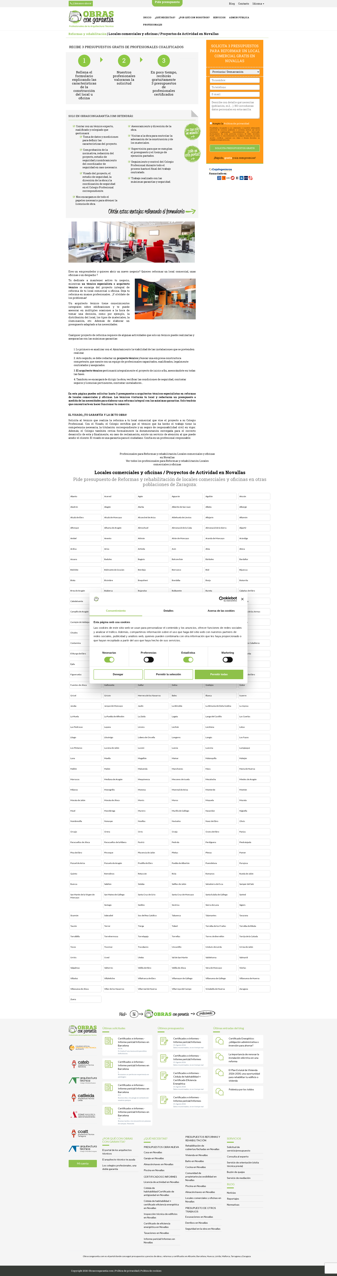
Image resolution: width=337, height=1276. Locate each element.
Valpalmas (75, 967)
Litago (73, 737)
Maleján (243, 758)
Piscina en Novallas (154, 1170)
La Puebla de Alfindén (114, 716)
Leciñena (210, 727)
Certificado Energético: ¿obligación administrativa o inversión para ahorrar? (244, 1042)
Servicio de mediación (238, 1177)
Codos (242, 632)
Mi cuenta (82, 1163)
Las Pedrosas (76, 727)
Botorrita (243, 580)
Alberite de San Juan (181, 507)
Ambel (73, 538)
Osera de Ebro (212, 831)
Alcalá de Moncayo (113, 517)
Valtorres (108, 967)
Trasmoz (108, 947)
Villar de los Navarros (114, 989)
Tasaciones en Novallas (156, 1232)
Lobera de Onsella (146, 737)
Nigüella (243, 810)
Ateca (242, 549)
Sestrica (175, 905)
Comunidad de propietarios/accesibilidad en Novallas (201, 1176)
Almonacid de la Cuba (182, 527)
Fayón (242, 664)
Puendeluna (211, 863)
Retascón (142, 873)
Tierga (141, 926)
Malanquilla (211, 758)
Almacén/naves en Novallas (158, 1164)
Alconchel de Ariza (147, 517)
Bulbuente (177, 590)
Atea (208, 549)
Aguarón (176, 496)
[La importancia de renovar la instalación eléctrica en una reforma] (220, 1057)
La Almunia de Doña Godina (218, 706)
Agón (140, 496)
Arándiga (243, 538)
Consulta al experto (238, 1156)
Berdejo (142, 569)
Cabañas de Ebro (247, 590)
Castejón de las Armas (249, 611)
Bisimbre (108, 580)
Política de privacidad (236, 123)
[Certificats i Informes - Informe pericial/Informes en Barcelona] (109, 1041)
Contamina (75, 643)
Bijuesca (243, 569)
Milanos (74, 789)
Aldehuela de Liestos (181, 517)
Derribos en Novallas (196, 1222)
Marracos (75, 779)
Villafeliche (109, 978)
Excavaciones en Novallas (199, 1216)
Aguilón (209, 496)
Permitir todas (219, 674)
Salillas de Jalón (179, 884)
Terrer (107, 926)
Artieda (141, 549)
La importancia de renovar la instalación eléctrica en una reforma (244, 1058)
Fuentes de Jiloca (78, 685)
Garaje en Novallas (154, 1158)
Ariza (106, 549)
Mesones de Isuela (181, 779)
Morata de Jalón (77, 800)
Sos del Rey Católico (147, 915)
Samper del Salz (246, 884)
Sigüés (242, 905)
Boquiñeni (143, 580)
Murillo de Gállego (180, 810)
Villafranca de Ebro (147, 978)
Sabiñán (107, 884)
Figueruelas (76, 674)
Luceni (141, 748)
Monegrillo (109, 789)
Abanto (73, 496)
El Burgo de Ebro (78, 653)
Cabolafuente (76, 601)
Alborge (243, 507)
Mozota (243, 800)
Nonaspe (108, 821)
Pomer (242, 852)
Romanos (210, 873)
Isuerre (242, 695)
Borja (208, 580)
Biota (72, 580)
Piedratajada (245, 842)
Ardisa (73, 549)
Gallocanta (109, 685)
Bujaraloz (142, 590)
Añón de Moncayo (180, 538)
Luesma (209, 748)
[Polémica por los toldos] (220, 1092)
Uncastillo (176, 947)
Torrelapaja (143, 936)
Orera (107, 831)
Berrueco (176, 569)
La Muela (74, 716)
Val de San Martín (180, 957)
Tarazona (243, 915)
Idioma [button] (257, 3)
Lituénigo (108, 737)
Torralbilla (75, 936)
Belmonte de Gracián (114, 569)
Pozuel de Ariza (77, 863)
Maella (107, 758)
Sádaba (141, 884)
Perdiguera (211, 842)
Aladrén (74, 507)
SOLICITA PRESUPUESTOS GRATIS (235, 148)
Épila (72, 664)
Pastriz (141, 842)
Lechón (175, 727)
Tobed (175, 926)
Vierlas (242, 967)
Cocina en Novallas (195, 1167)
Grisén (107, 695)
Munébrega (109, 810)
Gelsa (174, 685)
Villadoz (74, 978)
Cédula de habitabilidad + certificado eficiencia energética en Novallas (161, 1204)
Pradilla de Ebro (145, 863)
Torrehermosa (111, 936)
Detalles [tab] (169, 610)
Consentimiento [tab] (116, 610)
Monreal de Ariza (180, 789)
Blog (232, 3)
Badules (108, 559)
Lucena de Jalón (111, 748)
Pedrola (175, 842)
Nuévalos (176, 821)
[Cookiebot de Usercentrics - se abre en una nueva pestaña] (221, 599)
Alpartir (242, 527)
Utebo (141, 957)
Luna (72, 758)
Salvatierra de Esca (214, 884)
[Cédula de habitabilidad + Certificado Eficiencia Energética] (164, 1076)
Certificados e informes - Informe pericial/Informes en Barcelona (133, 1042)
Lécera (141, 727)
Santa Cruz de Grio (146, 894)
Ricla (174, 873)
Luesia (175, 748)
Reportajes (233, 1198)
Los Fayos (244, 737)
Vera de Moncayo (214, 967)
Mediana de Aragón (113, 779)
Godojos (210, 685)
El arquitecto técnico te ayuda (118, 1159)
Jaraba (73, 706)
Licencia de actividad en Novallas (161, 1181)
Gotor (242, 685)
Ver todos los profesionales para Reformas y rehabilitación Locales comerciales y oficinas (167, 462)
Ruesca (73, 884)
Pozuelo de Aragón (113, 863)
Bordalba (176, 580)
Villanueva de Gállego (216, 978)
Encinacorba (245, 653)
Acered (107, 496)
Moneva (142, 789)
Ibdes (174, 695)
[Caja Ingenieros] (220, 168)
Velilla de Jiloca (179, 967)
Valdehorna (211, 957)
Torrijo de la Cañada (248, 936)
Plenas (209, 852)
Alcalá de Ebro (77, 517)
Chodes (74, 632)
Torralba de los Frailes (216, 926)
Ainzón (242, 496)
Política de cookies (150, 1270)
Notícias (231, 1192)
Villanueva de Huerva (249, 978)
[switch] (149, 660)
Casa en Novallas (153, 1152)
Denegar (118, 674)
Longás (209, 737)
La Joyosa (243, 706)
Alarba (141, 507)
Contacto (243, 3)
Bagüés (141, 559)
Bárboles (210, 559)
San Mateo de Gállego (114, 894)
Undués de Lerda (214, 947)
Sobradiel (108, 915)
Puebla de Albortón (181, 863)
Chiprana (243, 622)
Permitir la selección (168, 674)
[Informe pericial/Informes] (164, 1041)
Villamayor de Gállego (182, 978)
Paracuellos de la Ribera (115, 842)
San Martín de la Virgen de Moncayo (82, 896)
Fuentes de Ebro (247, 674)
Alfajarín (209, 517)
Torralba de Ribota (247, 926)
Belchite (74, 569)
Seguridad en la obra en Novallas (202, 1228)
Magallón (142, 758)
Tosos (73, 947)
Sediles (141, 905)
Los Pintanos (76, 748)
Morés (141, 800)
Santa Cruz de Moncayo (183, 894)
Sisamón (74, 915)
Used (106, 957)
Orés (140, 831)
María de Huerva (247, 768)
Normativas (233, 1204)
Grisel (73, 695)
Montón (243, 789)
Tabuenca (176, 915)
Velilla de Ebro (144, 967)
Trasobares (143, 947)
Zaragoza (243, 989)
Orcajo (73, 831)
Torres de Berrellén (215, 936)
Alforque (74, 527)
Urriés (73, 957)
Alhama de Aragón (112, 527)
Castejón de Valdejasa (80, 622)
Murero (141, 810)
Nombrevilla (76, 821)
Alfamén (243, 517)
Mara (208, 768)
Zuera (73, 999)
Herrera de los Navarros (149, 695)
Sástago (107, 905)
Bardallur (243, 559)
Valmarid (243, 957)
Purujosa (243, 863)
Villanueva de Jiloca (79, 989)
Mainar (175, 758)
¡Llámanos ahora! (81, 3)
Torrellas (176, 936)
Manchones (177, 768)
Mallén (73, 768)
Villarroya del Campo (181, 989)
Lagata (175, 716)
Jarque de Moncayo (113, 706)
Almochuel (143, 527)
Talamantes (211, 915)
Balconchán (177, 559)
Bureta (209, 590)
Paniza (242, 831)
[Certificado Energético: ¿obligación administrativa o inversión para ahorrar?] (220, 1041)
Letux (242, 727)
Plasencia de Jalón (146, 852)
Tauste (73, 926)
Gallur (141, 685)
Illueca (209, 695)
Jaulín (140, 706)
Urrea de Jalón (246, 947)
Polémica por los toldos (241, 1089)
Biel (207, 569)
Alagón (107, 507)
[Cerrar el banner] (242, 599)
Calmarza (243, 601)
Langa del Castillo (214, 716)
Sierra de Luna (212, 905)
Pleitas (175, 852)
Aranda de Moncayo (215, 538)
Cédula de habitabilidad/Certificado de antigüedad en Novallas (159, 1191)
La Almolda (177, 706)
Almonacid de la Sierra (216, 527)
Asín (174, 549)
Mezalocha (211, 779)
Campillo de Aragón (79, 611)
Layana (107, 727)
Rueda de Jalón (246, 873)
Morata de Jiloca (112, 800)
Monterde (210, 789)
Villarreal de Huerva (147, 989)
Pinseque (108, 852)
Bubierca (108, 590)
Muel (72, 810)
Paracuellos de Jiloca (80, 842)
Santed (242, 894)
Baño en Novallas (194, 1161)
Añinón (141, 538)
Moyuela (210, 800)
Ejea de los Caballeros (249, 643)
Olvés (242, 821)
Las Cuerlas (244, 716)
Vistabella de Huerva (215, 989)
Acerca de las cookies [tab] (221, 610)
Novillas (142, 821)
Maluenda (142, 768)
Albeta (209, 507)
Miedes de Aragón (248, 779)
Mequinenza (144, 779)
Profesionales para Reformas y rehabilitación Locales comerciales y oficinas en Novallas (167, 455)
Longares (176, 737)
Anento (107, 538)
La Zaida (142, 716)
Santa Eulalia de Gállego (216, 894)
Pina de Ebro (76, 852)
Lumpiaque (244, 748)
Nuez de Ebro (212, 821)
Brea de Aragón (77, 590)
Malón (107, 768)
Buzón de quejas (236, 1171)
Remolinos (109, 873)
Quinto (73, 873)
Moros (175, 800)
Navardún (210, 810)
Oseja (174, 831)
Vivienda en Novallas (196, 1155)
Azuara (73, 559)
